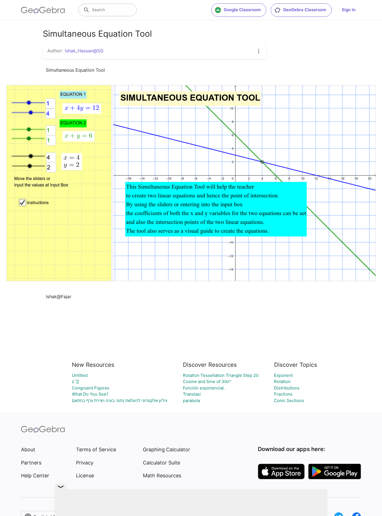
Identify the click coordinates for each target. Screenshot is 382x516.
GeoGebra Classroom (304, 9)
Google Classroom (242, 9)
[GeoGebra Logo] (43, 10)
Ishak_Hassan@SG (84, 50)
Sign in (348, 9)
